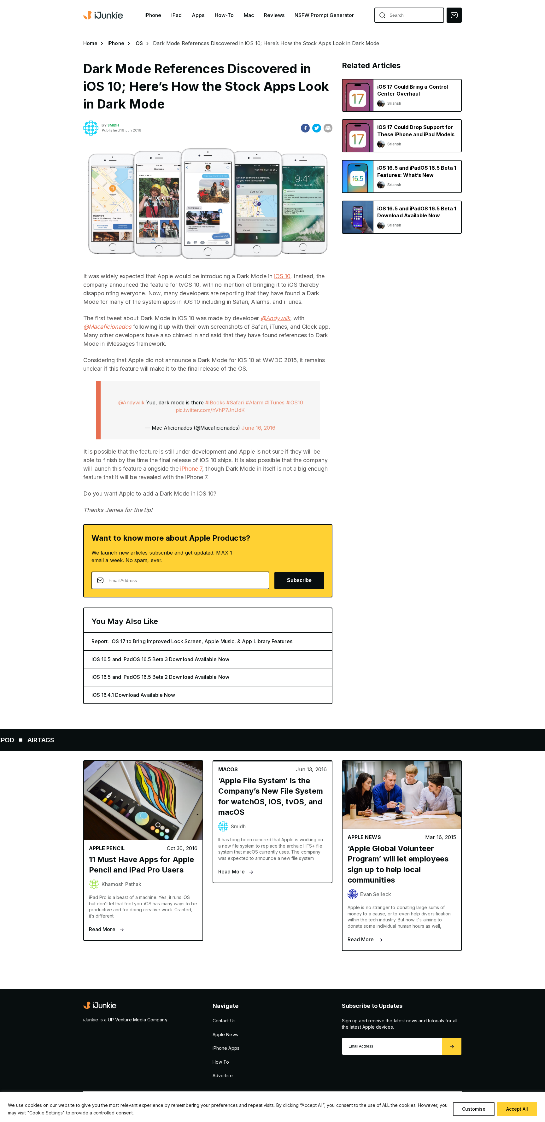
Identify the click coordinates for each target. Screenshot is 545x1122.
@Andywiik (275, 318)
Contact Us (224, 1020)
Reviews (274, 15)
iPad (176, 15)
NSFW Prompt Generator (324, 15)
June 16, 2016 (258, 428)
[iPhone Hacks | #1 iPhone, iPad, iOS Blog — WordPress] (103, 15)
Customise (473, 1109)
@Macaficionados (107, 326)
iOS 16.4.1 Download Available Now (133, 695)
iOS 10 (282, 276)
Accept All (517, 1109)
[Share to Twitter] (316, 128)
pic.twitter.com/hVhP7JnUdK (210, 410)
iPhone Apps (226, 1048)
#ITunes (275, 402)
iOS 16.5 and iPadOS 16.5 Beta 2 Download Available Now (160, 677)
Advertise (223, 1075)
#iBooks (215, 402)
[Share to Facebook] (305, 128)
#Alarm (254, 402)
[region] (272, 1107)
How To (221, 1062)
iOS (138, 43)
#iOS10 (294, 402)
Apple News (225, 1034)
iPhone (152, 15)
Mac (249, 15)
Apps (198, 15)
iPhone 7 (191, 468)
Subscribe (299, 580)
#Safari (235, 402)
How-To (224, 15)
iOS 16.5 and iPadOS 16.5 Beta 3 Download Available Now (160, 659)
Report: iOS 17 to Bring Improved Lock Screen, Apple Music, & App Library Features (191, 641)
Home (90, 43)
